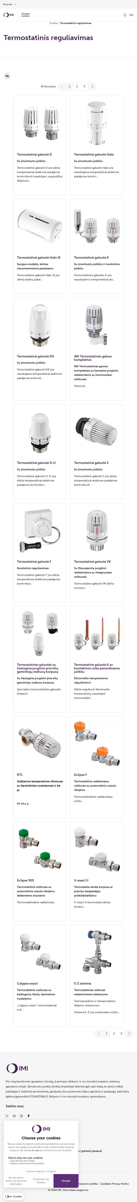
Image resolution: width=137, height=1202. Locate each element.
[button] (62, 86)
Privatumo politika (87, 1183)
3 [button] (84, 86)
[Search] (124, 15)
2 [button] (77, 86)
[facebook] (28, 1115)
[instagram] (21, 1115)
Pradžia (53, 23)
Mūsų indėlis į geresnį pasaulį (82, 1151)
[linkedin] (7, 1115)
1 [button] (69, 86)
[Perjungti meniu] (131, 15)
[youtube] (14, 1115)
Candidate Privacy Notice (114, 1183)
